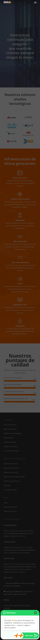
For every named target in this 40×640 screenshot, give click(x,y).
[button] (35, 612)
